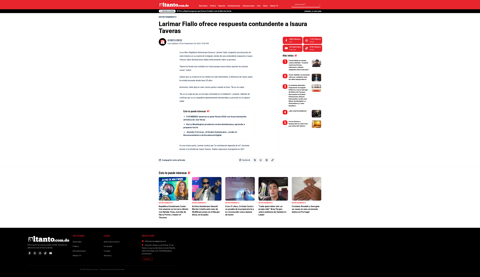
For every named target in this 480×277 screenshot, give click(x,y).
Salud (265, 6)
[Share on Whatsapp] (260, 160)
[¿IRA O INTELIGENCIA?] (316, 113)
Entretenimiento (234, 6)
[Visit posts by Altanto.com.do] (162, 42)
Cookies (107, 251)
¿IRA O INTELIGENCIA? (298, 111)
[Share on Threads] (266, 160)
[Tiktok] (312, 48)
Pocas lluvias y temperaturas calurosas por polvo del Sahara (298, 124)
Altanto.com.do (175, 40)
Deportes (221, 6)
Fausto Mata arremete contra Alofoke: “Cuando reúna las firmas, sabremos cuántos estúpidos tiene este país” (299, 65)
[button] (299, 11)
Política (213, 6)
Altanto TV (274, 6)
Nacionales (203, 6)
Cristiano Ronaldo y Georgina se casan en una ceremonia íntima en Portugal (305, 209)
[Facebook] (292, 40)
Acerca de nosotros (112, 242)
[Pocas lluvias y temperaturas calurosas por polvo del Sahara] (316, 124)
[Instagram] (312, 40)
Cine (258, 6)
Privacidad (108, 246)
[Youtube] (292, 48)
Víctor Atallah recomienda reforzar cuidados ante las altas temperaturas (299, 77)
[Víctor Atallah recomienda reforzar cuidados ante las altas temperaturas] (316, 77)
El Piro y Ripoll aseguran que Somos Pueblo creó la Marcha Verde (204, 11)
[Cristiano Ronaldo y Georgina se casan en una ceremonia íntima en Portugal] (306, 189)
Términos (107, 255)
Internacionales (248, 6)
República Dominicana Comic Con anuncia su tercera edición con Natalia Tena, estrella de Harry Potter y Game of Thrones (173, 212)
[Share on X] (255, 160)
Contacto (147, 259)
